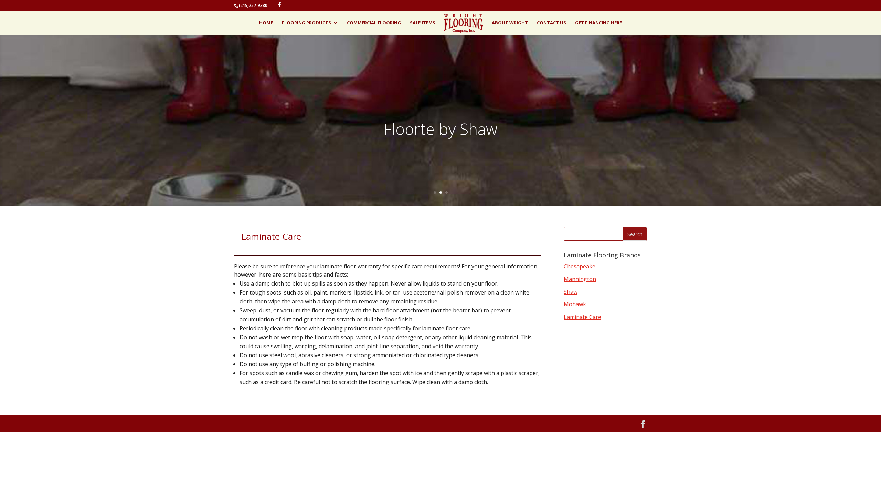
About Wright (510, 23)
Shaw (570, 292)
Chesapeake (579, 266)
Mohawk (575, 304)
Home (266, 23)
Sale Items (422, 23)
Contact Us (551, 23)
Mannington (580, 279)
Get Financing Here (598, 23)
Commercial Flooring (374, 23)
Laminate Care (582, 317)
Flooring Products (306, 23)
